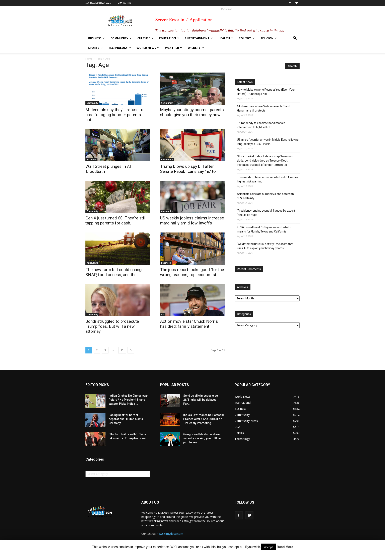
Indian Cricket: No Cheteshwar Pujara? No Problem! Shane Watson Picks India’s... (128, 399)
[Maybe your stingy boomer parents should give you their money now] (192, 89)
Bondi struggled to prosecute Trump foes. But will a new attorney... (112, 326)
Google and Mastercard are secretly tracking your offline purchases (202, 438)
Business (94, 38)
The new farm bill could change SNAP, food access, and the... (114, 272)
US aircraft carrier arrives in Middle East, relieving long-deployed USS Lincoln (268, 141)
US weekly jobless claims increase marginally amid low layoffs (192, 220)
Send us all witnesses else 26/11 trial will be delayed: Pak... (200, 399)
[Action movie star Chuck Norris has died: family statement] (192, 300)
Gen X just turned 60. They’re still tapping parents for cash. (116, 220)
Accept (268, 547)
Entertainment (197, 38)
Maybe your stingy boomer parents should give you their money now (192, 112)
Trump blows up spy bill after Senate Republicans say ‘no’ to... (189, 169)
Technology (118, 48)
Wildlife (194, 48)
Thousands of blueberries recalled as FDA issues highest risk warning (267, 179)
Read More (285, 547)
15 (122, 350)
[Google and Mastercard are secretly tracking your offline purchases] (170, 439)
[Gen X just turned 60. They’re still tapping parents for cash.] (117, 197)
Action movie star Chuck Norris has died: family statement (189, 324)
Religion (267, 38)
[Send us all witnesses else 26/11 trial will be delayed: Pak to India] (170, 400)
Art (162, 314)
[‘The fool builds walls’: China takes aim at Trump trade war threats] (95, 439)
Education (167, 38)
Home (88, 58)
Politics (245, 38)
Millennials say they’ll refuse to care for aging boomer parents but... (114, 114)
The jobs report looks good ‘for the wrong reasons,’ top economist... (192, 272)
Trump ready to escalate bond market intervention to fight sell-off (261, 125)
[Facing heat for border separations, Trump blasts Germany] (95, 420)
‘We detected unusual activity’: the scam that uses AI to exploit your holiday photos (265, 246)
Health (224, 38)
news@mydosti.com (170, 534)
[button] (295, 38)
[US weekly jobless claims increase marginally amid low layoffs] (192, 197)
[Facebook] (290, 3)
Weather (172, 48)
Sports (93, 48)
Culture (143, 38)
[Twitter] (297, 3)
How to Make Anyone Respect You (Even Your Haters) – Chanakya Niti (266, 91)
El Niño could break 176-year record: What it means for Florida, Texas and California (264, 229)
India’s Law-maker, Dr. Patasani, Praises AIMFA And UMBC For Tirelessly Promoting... (203, 419)
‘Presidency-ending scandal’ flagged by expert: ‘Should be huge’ (266, 212)
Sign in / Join (124, 2)
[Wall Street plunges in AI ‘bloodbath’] (117, 145)
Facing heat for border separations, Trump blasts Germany (126, 419)
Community (119, 38)
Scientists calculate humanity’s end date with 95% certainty (265, 196)
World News (146, 48)
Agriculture (92, 262)
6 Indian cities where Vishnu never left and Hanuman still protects (263, 108)
